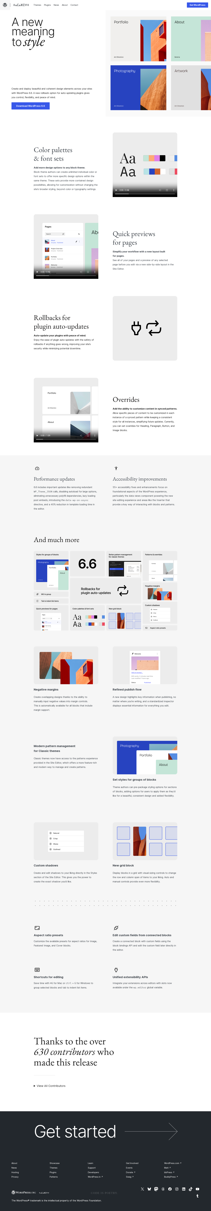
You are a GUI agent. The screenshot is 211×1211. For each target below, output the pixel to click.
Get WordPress (197, 5)
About (14, 1163)
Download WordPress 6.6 (30, 105)
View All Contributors (51, 1086)
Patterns (54, 1177)
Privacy (15, 1177)
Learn (90, 1163)
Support (92, 1168)
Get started (75, 1131)
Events (129, 1168)
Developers (93, 1172)
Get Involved (132, 1163)
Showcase (55, 1163)
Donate (130, 1172)
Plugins (53, 1172)
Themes (53, 1168)
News (14, 1168)
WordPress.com (173, 1163)
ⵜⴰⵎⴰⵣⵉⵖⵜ (44, 1193)
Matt (167, 1168)
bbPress (169, 1172)
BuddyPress (171, 1177)
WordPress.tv (95, 1177)
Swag (130, 1177)
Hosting (15, 1172)
